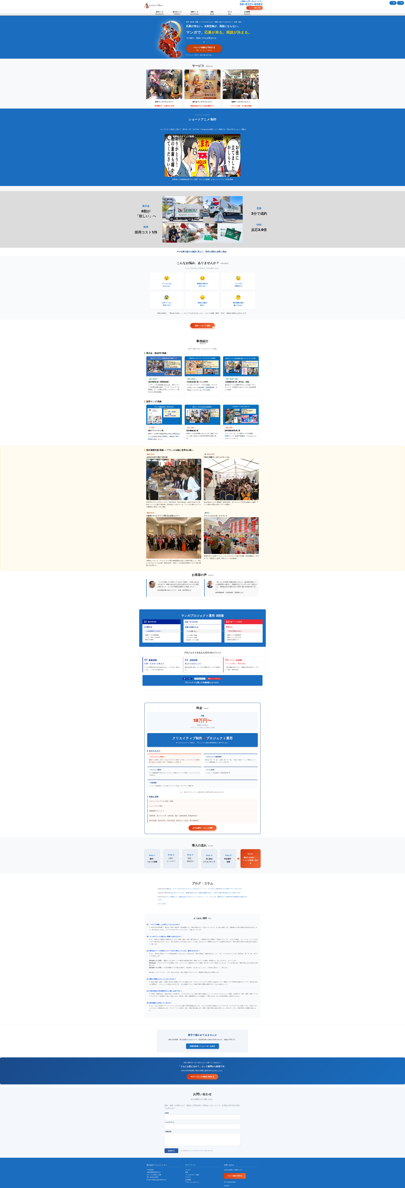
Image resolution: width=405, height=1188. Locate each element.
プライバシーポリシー (194, 1150)
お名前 (167, 1113)
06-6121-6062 (231, 1182)
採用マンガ (159, 13)
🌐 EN (393, 3)
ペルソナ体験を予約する (234, 1176)
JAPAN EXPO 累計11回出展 (156, 457)
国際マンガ (194, 13)
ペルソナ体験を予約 (254, 8)
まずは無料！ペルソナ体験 (202, 828)
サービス (188, 1170)
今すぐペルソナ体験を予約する (202, 1077)
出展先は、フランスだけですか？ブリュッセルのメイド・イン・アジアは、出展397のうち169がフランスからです (203, 889)
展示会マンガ (177, 13)
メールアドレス (169, 1122)
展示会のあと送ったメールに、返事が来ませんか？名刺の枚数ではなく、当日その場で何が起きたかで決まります (202, 893)
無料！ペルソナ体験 (202, 326)
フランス (188, 1177)
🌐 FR (400, 3)
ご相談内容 (168, 1131)
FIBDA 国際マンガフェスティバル (216, 457)
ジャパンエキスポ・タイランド (215, 516)
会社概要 (247, 13)
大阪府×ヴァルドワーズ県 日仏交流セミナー (163, 516)
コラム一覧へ (162, 904)
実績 (212, 13)
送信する (171, 1151)
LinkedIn (226, 1185)
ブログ (229, 13)
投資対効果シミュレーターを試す (202, 1046)
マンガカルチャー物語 (192, 1175)
